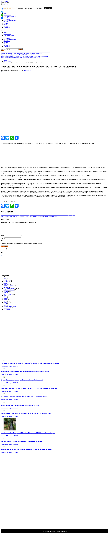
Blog (5, 278)
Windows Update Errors (10, 306)
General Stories (7, 15)
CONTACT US (7, 26)
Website (3, 241)
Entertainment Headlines (10, 16)
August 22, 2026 (13, 366)
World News (7, 19)
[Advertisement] (45, 155)
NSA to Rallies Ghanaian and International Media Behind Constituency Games (24, 397)
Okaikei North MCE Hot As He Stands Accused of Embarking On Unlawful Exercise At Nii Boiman (30, 363)
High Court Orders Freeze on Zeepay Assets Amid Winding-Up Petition (22, 441)
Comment (3, 233)
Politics (5, 299)
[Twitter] (1, 12)
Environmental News (9, 290)
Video (5, 305)
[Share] (1, 17)
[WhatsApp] (1, 15)
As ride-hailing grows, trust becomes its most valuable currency (20, 405)
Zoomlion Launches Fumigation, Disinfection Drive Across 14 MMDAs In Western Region (28, 433)
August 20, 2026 (13, 391)
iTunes (5, 297)
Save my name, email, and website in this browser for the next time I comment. (22, 243)
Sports (5, 24)
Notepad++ (6, 298)
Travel (5, 304)
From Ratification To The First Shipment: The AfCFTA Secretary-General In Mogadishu (26, 450)
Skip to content (4, 1)
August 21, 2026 (13, 374)
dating (5, 283)
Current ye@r (4, 249)
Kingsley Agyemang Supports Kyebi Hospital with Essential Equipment (22, 380)
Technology (6, 302)
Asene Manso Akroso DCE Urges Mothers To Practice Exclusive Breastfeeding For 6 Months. (29, 388)
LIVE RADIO (7, 27)
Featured (6, 23)
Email (2, 238)
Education (6, 287)
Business (6, 17)
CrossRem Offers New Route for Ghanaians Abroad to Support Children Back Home (26, 413)
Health (5, 295)
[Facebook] (1, 9)
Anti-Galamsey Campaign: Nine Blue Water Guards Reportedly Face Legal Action (25, 371)
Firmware (6, 292)
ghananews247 (27, 70)
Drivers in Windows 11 (9, 285)
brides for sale (7, 280)
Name (2, 235)
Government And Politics (10, 20)
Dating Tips (6, 284)
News (5, 13)
